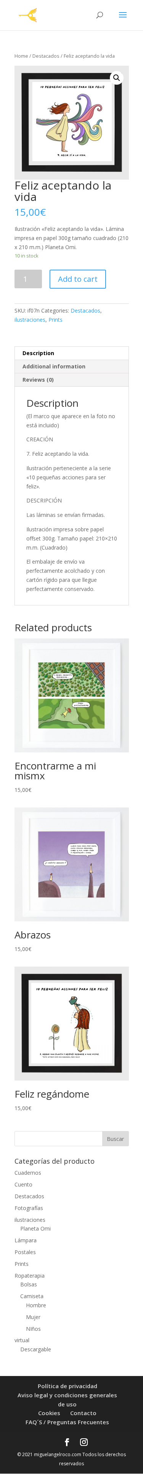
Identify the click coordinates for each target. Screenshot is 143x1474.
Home (21, 55)
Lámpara (25, 1240)
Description (38, 353)
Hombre (36, 1305)
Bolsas (28, 1284)
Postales (25, 1252)
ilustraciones (29, 319)
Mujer (33, 1317)
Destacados (45, 55)
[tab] (71, 353)
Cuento (23, 1184)
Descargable (35, 1349)
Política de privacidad (67, 1386)
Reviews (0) (38, 379)
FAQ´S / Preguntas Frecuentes (67, 1422)
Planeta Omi (35, 1228)
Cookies (49, 1413)
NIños (33, 1328)
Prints (55, 319)
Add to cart (78, 279)
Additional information (53, 366)
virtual (21, 1340)
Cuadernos (27, 1172)
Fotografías (28, 1208)
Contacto (83, 1413)
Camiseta (31, 1296)
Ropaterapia (29, 1275)
